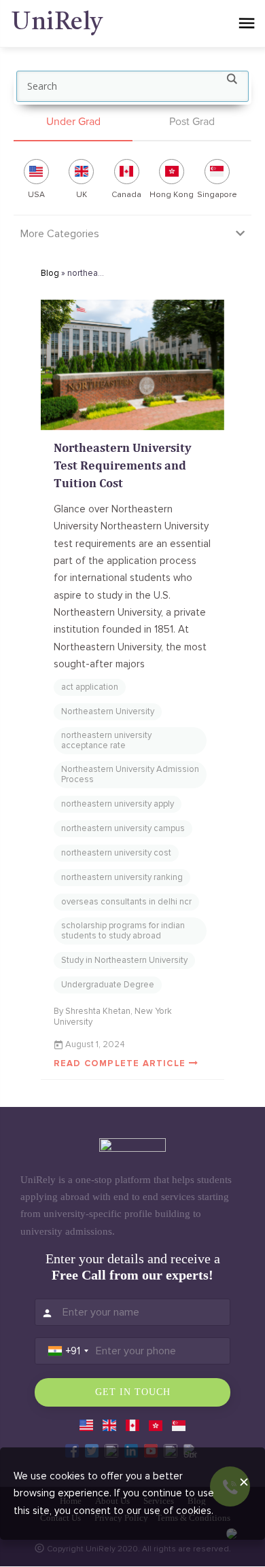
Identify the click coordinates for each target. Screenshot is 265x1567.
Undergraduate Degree (107, 984)
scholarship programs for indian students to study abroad (123, 930)
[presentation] (73, 122)
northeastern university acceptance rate (106, 740)
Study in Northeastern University (124, 960)
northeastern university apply (117, 803)
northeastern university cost (116, 852)
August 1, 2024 (95, 1044)
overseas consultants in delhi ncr (126, 901)
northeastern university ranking (122, 877)
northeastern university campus (123, 828)
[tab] (73, 122)
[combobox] (68, 1351)
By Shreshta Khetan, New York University (113, 1016)
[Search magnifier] (231, 81)
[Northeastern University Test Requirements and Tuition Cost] (132, 365)
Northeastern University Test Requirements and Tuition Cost (123, 465)
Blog (50, 273)
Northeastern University (107, 711)
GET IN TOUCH (133, 1392)
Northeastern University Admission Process (130, 774)
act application (89, 687)
